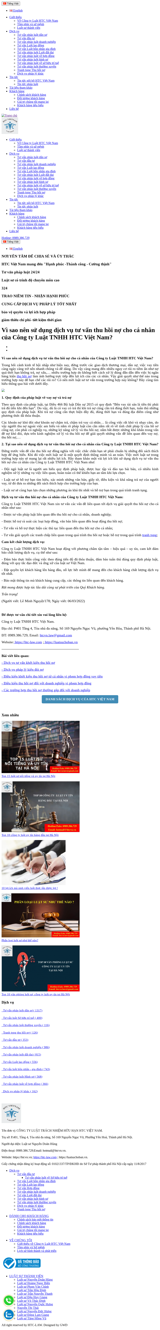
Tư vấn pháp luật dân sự (32, 34)
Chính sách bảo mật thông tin (35, 1219)
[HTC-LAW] (11, 1122)
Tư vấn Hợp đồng (28, 1188)
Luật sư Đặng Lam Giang (33, 1314)
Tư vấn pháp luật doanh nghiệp (36, 41)
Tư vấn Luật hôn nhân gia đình (36, 49)
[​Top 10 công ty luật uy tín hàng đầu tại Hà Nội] (41, 831)
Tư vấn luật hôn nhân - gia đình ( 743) (26, 1069)
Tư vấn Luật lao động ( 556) (20, 1061)
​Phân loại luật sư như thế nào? (20, 940)
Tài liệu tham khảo (20, 87)
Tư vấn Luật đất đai (29, 1195)
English (17, 10)
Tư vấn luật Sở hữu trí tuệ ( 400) (22, 1017)
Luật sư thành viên (28, 27)
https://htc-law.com (28, 642)
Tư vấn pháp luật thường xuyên (36, 66)
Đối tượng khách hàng (31, 98)
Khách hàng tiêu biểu (30, 105)
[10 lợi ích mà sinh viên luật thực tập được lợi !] (34, 884)
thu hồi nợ (24, 376)
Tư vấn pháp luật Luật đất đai (35, 52)
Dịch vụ (14, 31)
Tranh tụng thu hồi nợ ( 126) (20, 1032)
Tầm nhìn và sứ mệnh (30, 24)
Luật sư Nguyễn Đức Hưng (34, 1311)
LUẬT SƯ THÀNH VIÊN (26, 1276)
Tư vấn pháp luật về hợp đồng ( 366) (25, 1083)
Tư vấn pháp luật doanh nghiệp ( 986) (26, 1047)
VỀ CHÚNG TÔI (20, 1240)
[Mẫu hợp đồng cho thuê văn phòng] (10, 133)
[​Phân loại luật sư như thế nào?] (41, 936)
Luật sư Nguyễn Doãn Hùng (35, 1279)
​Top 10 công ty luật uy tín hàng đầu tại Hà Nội (30, 835)
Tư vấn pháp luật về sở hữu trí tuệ (38, 63)
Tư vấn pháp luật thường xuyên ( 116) (26, 1025)
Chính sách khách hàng (31, 94)
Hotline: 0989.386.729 (15, 237)
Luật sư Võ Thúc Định (31, 1300)
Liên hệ (14, 108)
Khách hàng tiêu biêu (30, 1233)
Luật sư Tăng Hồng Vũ (31, 1318)
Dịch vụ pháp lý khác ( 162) (20, 1091)
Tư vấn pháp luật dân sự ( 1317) (22, 1010)
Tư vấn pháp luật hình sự (32, 59)
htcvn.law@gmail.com (56, 635)
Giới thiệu (15, 17)
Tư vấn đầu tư (26, 38)
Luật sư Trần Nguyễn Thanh (34, 1293)
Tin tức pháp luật (27, 84)
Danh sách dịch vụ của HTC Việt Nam (80, 699)
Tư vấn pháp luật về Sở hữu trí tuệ (46, 1177)
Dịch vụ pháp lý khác (30, 73)
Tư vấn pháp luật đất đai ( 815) (21, 1054)
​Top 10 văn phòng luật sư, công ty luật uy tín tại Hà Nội (36, 994)
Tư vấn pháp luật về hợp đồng (35, 56)
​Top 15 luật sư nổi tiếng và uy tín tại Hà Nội (28, 776)
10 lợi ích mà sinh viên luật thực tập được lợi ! (30, 888)
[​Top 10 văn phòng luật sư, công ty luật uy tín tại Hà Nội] (41, 990)
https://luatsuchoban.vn (61, 642)
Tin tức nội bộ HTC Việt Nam (35, 80)
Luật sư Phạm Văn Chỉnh (33, 1286)
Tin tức (13, 77)
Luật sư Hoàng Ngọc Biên (33, 1283)
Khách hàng (16, 91)
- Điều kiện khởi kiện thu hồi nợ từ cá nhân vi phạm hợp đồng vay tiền (52, 676)
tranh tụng (149, 535)
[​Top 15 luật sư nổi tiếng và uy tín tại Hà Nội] (41, 772)
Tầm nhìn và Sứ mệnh (31, 1247)
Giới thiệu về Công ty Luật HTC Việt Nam (43, 1243)
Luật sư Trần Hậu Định (31, 1290)
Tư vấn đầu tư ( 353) (15, 1039)
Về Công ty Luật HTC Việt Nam (37, 20)
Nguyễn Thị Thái (28, 1307)
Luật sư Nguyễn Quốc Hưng (35, 1304)
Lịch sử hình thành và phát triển (36, 1250)
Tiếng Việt (12, 3)
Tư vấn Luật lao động (30, 45)
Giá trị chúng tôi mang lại (33, 101)
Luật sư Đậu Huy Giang (32, 1297)
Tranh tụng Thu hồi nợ (31, 70)
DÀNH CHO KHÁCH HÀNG (29, 1216)
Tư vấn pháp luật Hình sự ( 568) (22, 1076)
